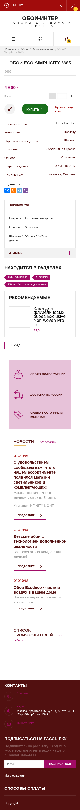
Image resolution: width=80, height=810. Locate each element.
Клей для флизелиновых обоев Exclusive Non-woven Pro (50, 314)
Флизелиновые (42, 49)
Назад (15, 345)
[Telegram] (19, 190)
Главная (10, 49)
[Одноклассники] (13, 190)
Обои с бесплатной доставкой (27, 284)
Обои (24, 49)
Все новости (47, 442)
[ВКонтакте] (7, 190)
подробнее (26, 515)
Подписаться (60, 763)
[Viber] (25, 190)
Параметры (19, 204)
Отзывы (16, 253)
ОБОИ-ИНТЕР (40, 18)
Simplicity (42, 277)
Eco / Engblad (66, 123)
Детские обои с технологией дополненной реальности (40, 541)
